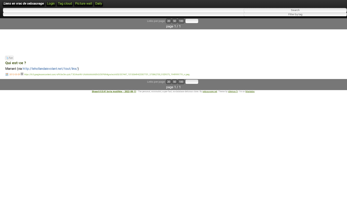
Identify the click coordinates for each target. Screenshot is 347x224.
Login (51, 3)
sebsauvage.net (210, 91)
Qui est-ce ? (15, 63)
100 (181, 20)
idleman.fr (233, 91)
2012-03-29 (14, 74)
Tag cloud (65, 3)
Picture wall (83, 3)
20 (168, 20)
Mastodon (250, 91)
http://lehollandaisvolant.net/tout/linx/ (50, 69)
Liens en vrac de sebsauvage (24, 3)
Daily (98, 3)
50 (174, 20)
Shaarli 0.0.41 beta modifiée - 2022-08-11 (114, 91)
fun (11, 58)
